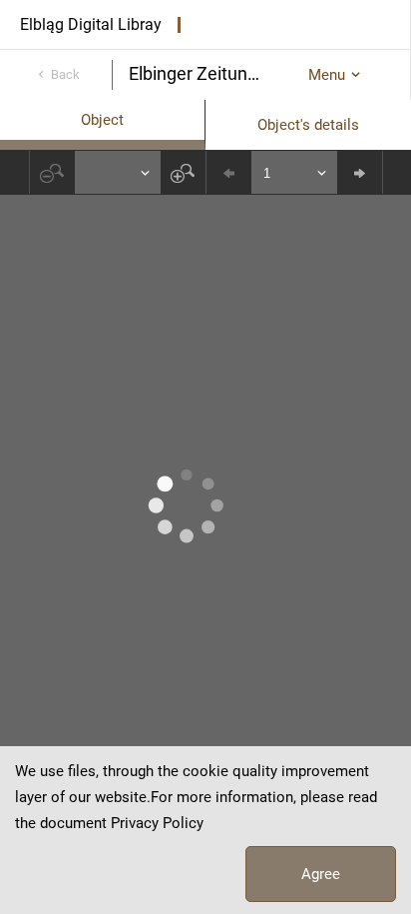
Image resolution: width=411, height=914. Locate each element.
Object (102, 120)
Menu (326, 75)
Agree (320, 874)
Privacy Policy (157, 823)
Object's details (308, 125)
